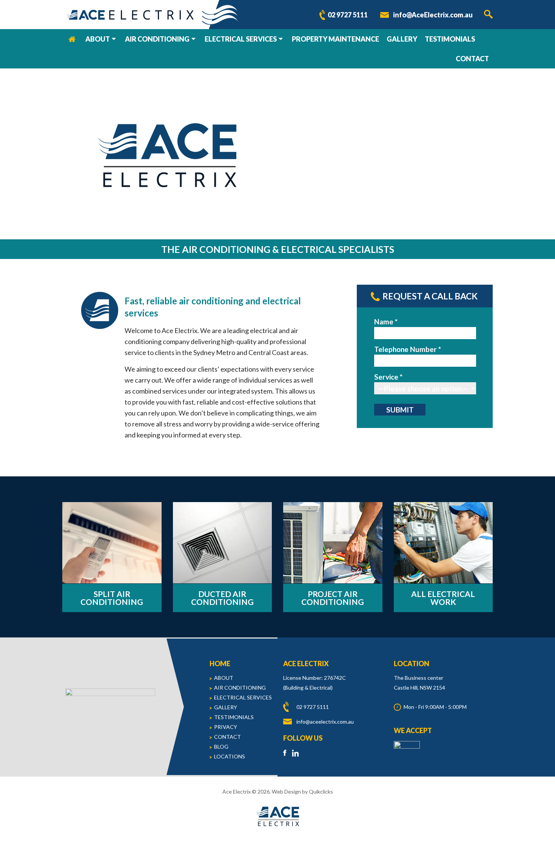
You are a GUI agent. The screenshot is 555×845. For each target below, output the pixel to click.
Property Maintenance (335, 39)
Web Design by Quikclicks (302, 791)
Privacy (225, 727)
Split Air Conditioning (111, 597)
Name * (386, 321)
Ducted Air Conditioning (222, 597)
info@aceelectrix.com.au (325, 721)
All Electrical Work (443, 597)
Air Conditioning (157, 39)
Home (72, 39)
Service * (388, 376)
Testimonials (450, 39)
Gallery (402, 39)
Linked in (295, 753)
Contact (472, 58)
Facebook (287, 753)
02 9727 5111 (348, 15)
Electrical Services (241, 39)
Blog (221, 746)
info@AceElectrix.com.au (433, 15)
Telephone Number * (407, 349)
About (97, 39)
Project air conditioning (332, 597)
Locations (229, 756)
